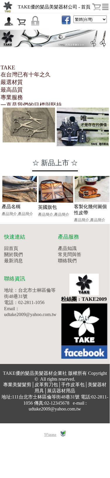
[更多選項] (105, 7)
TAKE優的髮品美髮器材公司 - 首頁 (54, 6)
